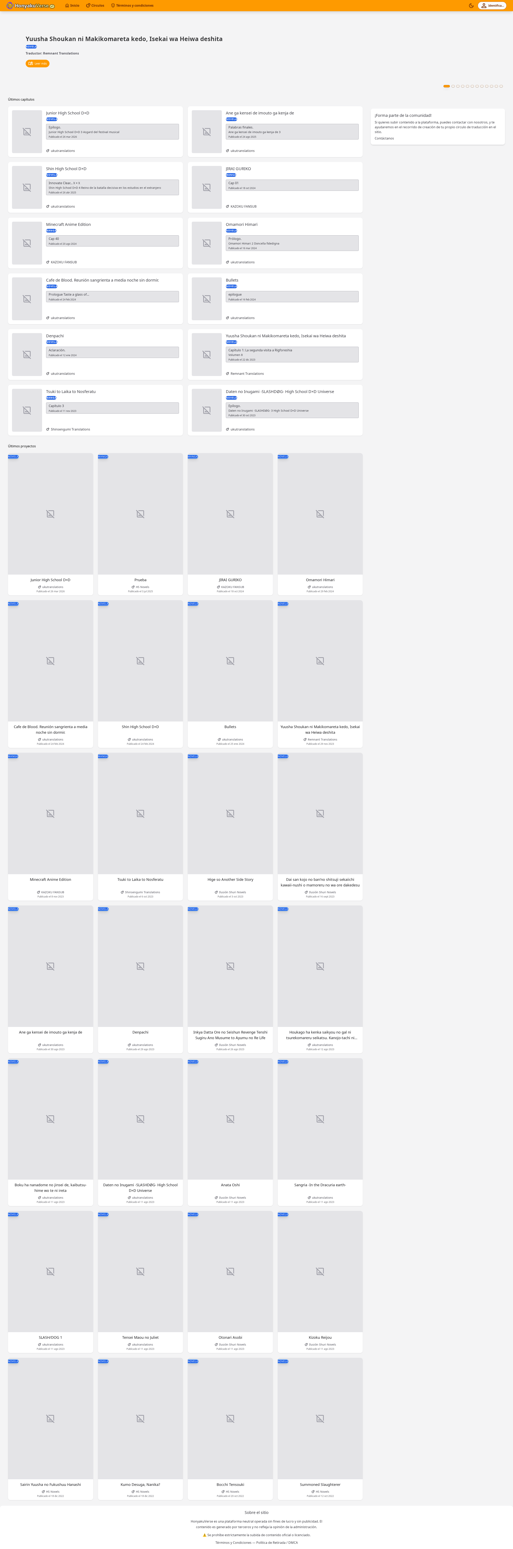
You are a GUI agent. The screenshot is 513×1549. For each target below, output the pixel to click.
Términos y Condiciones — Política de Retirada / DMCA (256, 1542)
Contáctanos (384, 138)
